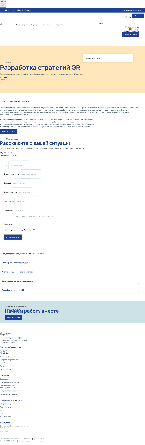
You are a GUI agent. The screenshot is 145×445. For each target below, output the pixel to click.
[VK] (1, 351)
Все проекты (4, 356)
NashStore (4, 363)
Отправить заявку (12, 237)
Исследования (5, 416)
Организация (9, 201)
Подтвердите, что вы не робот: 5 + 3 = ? (19, 230)
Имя (5, 165)
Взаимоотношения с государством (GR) (7, 386)
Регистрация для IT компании (131, 10)
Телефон (7, 183)
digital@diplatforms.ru (23, 10)
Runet (2, 366)
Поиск (137, 16)
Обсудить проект (13, 317)
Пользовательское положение (10, 439)
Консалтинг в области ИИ (9, 394)
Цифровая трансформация (10, 391)
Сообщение (8, 224)
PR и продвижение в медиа (10, 382)
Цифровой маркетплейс (9, 360)
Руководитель (5, 407)
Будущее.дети (5, 369)
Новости (3, 413)
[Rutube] (7, 351)
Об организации (6, 404)
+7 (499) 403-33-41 (8, 10)
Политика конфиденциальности (33, 439)
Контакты (3, 410)
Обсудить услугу (8, 131)
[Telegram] (4, 351)
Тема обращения (10, 192)
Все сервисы (5, 379)
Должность (8, 210)
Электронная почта (11, 174)
